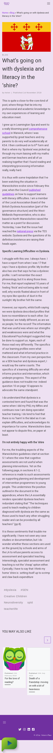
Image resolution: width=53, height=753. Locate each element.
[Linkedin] (29, 729)
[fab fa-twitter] (19, 729)
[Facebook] (33, 729)
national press (25, 231)
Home (5, 13)
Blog (12, 13)
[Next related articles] (47, 640)
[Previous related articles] (40, 640)
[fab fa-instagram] (24, 729)
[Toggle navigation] (49, 3)
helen (7, 93)
